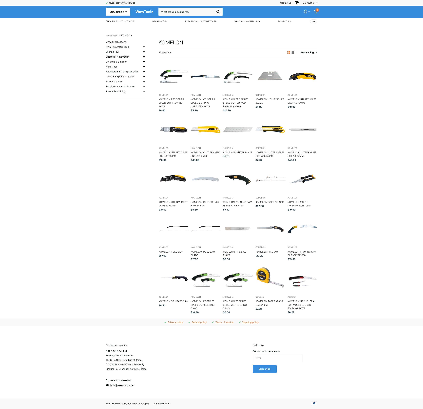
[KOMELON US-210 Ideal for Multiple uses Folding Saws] (302, 278)
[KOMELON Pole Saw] (173, 229)
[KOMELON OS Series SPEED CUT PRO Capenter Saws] (205, 76)
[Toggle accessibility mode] (297, 3)
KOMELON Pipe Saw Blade (234, 253)
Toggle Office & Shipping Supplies (144, 76)
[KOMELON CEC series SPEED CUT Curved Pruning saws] (238, 76)
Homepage (111, 35)
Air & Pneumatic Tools (120, 21)
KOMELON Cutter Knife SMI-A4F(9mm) (302, 154)
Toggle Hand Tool (144, 66)
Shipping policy (250, 322)
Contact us (285, 2)
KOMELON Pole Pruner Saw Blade (205, 204)
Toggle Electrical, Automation (144, 56)
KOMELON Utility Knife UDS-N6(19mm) (173, 154)
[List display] (293, 52)
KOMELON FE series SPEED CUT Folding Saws (202, 305)
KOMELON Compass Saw (173, 301)
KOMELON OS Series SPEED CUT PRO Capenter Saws (203, 103)
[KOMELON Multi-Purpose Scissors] (302, 179)
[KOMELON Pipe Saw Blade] (238, 229)
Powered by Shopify (138, 403)
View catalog (117, 11)
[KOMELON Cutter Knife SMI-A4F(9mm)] (302, 129)
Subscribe (265, 368)
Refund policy (199, 322)
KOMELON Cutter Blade (237, 152)
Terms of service (224, 322)
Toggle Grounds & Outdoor (144, 61)
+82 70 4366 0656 (120, 380)
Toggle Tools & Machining (144, 91)
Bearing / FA (159, 21)
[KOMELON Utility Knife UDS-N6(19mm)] (173, 129)
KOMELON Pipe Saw (267, 251)
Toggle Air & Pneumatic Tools (144, 47)
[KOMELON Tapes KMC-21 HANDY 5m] (270, 278)
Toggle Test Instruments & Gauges (144, 86)
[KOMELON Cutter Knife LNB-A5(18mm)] (205, 129)
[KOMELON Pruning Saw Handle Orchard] (238, 179)
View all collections (116, 41)
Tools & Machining (115, 91)
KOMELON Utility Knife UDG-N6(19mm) (302, 101)
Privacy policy (175, 322)
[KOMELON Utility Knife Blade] (270, 76)
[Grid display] (288, 52)
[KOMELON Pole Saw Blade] (205, 229)
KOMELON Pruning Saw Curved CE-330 (302, 253)
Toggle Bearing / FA (144, 52)
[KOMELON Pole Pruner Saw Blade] (205, 179)
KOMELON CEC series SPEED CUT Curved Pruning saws (236, 103)
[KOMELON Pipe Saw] (270, 229)
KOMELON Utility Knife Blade (269, 101)
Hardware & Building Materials (122, 71)
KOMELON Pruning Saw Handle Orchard (237, 204)
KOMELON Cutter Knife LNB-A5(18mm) (205, 154)
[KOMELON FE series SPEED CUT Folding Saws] (205, 278)
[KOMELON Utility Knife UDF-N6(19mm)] (173, 179)
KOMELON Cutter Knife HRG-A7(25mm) (269, 154)
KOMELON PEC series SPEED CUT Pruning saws (171, 103)
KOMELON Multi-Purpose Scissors (299, 204)
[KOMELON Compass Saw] (173, 278)
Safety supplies (114, 81)
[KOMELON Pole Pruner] (270, 179)
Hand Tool (285, 21)
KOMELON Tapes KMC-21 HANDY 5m (269, 303)
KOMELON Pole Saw (171, 251)
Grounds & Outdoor (247, 21)
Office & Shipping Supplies (120, 76)
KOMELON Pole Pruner (269, 202)
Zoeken (218, 12)
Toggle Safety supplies (144, 81)
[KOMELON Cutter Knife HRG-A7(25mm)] (270, 129)
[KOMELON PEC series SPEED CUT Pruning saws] (173, 76)
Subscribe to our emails (266, 351)
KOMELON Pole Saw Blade (203, 253)
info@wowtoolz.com (122, 385)
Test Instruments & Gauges (120, 86)
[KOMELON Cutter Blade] (238, 129)
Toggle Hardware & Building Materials (144, 71)
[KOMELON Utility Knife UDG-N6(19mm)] (302, 76)
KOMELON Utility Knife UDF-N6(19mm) (173, 204)
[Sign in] (307, 12)
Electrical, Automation (200, 21)
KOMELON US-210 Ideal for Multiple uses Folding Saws (301, 305)
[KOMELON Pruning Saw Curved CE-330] (302, 229)
